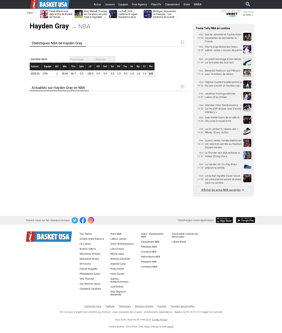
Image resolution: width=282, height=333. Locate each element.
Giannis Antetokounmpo (119, 280)
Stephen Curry (118, 263)
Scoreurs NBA (149, 251)
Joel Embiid (116, 286)
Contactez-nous (92, 306)
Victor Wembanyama (121, 243)
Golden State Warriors (92, 238)
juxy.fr (170, 326)
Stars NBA (116, 233)
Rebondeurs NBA (150, 256)
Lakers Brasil (179, 241)
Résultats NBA (149, 246)
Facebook (83, 220)
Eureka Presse (159, 319)
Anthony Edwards (120, 258)
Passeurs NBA (149, 261)
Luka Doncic (117, 248)
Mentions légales (144, 306)
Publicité (110, 306)
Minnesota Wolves (90, 253)
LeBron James (118, 238)
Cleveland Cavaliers (90, 288)
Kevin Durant (117, 273)
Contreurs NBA (149, 266)
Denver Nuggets (88, 268)
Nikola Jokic (117, 253)
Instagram (91, 220)
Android (245, 220)
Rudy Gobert (117, 268)
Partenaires (125, 306)
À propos (162, 306)
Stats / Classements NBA (152, 235)
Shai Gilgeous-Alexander (118, 293)
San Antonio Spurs (90, 283)
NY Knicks (85, 263)
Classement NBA (150, 241)
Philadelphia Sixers (90, 273)
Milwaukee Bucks (89, 258)
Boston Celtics (88, 248)
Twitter (75, 220)
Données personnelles (183, 306)
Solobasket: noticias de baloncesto (185, 235)
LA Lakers (85, 243)
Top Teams (86, 233)
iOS (225, 220)
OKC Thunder (87, 278)
